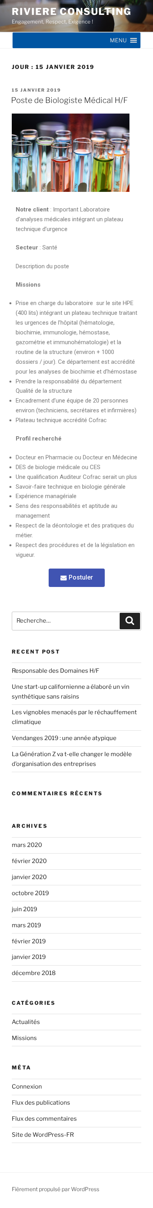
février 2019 (29, 941)
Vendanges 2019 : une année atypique (64, 738)
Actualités (26, 1022)
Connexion (27, 1086)
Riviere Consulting (71, 11)
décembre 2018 (34, 973)
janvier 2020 (29, 877)
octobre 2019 (30, 893)
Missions (24, 1038)
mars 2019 (26, 925)
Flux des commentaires (44, 1118)
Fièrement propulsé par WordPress (55, 1189)
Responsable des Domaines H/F (55, 670)
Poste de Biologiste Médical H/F (69, 100)
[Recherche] (130, 621)
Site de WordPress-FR (43, 1134)
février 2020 (29, 861)
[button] (118, 40)
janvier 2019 (29, 957)
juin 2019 (24, 909)
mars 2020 (27, 845)
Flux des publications (41, 1102)
